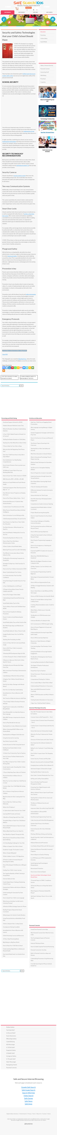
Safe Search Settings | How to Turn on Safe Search (41, 897)
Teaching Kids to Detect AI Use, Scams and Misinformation (41, 798)
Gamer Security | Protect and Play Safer (41, 758)
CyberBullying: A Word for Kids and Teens (13, 675)
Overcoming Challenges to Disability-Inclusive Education (40, 522)
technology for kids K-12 (22, 165)
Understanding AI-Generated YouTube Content (13, 893)
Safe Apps (28, 1104)
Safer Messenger (11, 1062)
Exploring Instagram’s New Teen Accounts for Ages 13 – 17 (14, 488)
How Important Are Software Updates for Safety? (41, 743)
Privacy (29, 1113)
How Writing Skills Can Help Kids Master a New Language (14, 713)
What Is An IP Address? (9, 807)
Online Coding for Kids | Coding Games (13, 923)
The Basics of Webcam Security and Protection (40, 804)
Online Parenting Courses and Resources (13, 935)
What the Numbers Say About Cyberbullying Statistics (14, 429)
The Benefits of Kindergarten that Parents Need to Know (41, 657)
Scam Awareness (11, 1036)
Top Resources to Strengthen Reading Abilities (40, 468)
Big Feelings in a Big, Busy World (11, 942)
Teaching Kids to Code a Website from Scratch (14, 726)
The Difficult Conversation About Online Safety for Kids (13, 554)
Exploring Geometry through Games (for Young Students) (41, 477)
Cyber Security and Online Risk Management (42, 820)
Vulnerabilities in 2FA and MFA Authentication (39, 812)
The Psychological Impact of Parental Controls (40, 939)
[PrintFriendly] (27, 367)
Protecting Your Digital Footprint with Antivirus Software (40, 788)
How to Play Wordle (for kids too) (11, 722)
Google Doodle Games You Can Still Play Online (13, 635)
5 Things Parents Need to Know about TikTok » (28, 377)
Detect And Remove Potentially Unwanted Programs (41, 850)
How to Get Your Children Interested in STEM (14, 569)
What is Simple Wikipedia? (9, 853)
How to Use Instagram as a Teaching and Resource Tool (41, 546)
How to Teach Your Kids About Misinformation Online (11, 542)
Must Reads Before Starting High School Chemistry (41, 482)
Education (43, 31)
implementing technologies (9, 141)
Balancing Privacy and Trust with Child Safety (14, 549)
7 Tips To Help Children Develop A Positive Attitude (14, 702)
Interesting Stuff (44, 72)
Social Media (43, 41)
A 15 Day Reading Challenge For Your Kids (13, 843)
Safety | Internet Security (46, 65)
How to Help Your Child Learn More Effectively (12, 803)
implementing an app (29, 131)
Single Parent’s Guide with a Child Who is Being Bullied (13, 707)
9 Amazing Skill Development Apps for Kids (14, 653)
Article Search (22, 1113)
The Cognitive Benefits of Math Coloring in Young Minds (14, 874)
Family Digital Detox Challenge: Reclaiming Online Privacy (14, 883)
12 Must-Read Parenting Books (11, 939)
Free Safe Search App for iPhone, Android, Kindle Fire (41, 964)
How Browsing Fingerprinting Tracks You (41, 817)
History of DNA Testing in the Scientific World (42, 596)
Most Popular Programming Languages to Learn (41, 541)
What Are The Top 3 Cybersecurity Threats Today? (41, 735)
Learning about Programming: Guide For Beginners (41, 572)
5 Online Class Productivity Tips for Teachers (14, 753)
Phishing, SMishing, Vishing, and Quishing (41, 834)
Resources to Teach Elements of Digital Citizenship (40, 642)
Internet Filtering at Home (37, 943)
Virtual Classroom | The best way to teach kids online (41, 675)
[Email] (32, 367)
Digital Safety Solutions (12, 1113)
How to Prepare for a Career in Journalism (41, 473)
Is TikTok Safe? (10, 1047)
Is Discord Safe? (10, 1033)
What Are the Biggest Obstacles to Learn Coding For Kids (41, 562)
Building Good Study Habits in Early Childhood (12, 748)
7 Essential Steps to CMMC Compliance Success (41, 881)
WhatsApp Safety (11, 1039)
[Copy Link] (29, 367)
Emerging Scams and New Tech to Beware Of (42, 765)
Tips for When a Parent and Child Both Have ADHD (14, 607)
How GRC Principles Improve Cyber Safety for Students (41, 712)
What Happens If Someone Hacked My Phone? (40, 891)
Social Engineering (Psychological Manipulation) (39, 864)
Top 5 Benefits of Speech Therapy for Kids (13, 834)
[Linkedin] (9, 367)
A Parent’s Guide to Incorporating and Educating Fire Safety (12, 860)
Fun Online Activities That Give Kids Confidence (12, 576)
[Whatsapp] (15, 367)
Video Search (28, 1096)
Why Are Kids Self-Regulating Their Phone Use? (13, 450)
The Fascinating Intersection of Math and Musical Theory (41, 527)
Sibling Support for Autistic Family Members (14, 915)
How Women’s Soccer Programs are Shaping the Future (14, 493)
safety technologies (31, 294)
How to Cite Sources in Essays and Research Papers (42, 439)
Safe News (28, 1101)
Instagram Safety (11, 1056)
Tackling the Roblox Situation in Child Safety (14, 439)
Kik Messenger (10, 1044)
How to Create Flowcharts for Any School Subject (41, 516)
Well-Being (43, 75)
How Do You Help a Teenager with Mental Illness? (13, 685)
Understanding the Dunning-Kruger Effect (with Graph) (41, 633)
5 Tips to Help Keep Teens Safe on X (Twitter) (14, 772)
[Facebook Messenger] (24, 367)
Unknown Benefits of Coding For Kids (40, 620)
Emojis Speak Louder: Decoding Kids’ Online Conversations (14, 768)
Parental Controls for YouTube (38, 950)
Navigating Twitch (11, 1065)
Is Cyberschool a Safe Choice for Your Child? (14, 810)
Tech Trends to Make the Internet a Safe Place (14, 698)
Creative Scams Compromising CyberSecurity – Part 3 (42, 726)
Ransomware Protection (37, 868)
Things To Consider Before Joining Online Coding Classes (41, 600)
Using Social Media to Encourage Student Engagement (41, 652)
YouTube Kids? (10, 1030)
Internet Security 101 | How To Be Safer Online (41, 829)
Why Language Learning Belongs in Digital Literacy (41, 428)
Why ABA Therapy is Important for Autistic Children (14, 718)
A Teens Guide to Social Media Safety (12, 546)
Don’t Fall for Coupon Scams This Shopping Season (42, 754)
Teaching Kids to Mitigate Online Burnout (13, 734)
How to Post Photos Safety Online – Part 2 (14, 498)
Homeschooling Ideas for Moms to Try (12, 537)
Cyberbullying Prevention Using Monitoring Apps (42, 959)
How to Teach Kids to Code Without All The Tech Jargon (42, 592)
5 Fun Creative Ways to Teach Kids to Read (41, 682)
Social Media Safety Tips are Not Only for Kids (14, 622)
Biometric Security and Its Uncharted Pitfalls (42, 762)
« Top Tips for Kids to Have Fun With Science (9, 377)
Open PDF (5, 354)
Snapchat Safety (11, 1050)
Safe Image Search (28, 1090)
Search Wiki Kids (28, 1093)
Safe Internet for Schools (47, 150)
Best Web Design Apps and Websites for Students (13, 626)
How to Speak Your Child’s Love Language (13, 898)
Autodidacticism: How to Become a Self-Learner (13, 694)
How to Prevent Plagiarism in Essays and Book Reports (41, 628)
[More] (3, 370)
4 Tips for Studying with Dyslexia (39, 486)
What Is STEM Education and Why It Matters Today (42, 695)
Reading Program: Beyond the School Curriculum (12, 910)
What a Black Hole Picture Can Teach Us (13, 831)
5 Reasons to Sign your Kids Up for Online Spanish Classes (13, 661)
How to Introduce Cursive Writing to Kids (13, 515)
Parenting (42, 35)
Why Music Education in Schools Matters (41, 453)
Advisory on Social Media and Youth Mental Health (14, 483)
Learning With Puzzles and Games (11, 814)
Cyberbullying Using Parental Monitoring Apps (13, 599)
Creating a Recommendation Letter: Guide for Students (42, 605)
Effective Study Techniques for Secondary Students (41, 463)
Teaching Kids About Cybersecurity (40, 772)
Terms (33, 1113)
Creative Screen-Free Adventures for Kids (13, 506)
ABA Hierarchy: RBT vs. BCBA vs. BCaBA (13, 479)
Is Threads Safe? (11, 1059)
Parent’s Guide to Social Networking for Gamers (13, 618)
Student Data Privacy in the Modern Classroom (40, 824)
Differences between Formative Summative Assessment (42, 491)
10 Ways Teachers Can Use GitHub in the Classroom (41, 567)
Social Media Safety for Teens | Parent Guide (14, 631)
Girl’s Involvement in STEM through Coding (42, 624)
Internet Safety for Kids (9, 878)
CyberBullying (10, 1041)
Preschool (43, 78)
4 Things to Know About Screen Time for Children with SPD (13, 590)
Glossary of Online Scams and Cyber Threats (42, 739)
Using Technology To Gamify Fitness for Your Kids (14, 581)
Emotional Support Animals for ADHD (12, 422)
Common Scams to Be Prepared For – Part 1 (42, 717)
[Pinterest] (12, 367)
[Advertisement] (19, 113)
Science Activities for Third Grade (39, 495)
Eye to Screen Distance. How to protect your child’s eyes (14, 466)
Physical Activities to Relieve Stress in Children (12, 776)
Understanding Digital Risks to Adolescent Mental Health (14, 949)
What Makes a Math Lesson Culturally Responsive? (40, 611)
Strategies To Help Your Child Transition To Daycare (14, 564)
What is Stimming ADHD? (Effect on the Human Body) (13, 730)
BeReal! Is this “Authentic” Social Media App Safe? (42, 749)
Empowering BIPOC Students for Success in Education (42, 551)
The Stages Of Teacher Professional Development (40, 666)
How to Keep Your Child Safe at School (13, 945)
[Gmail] (21, 367)
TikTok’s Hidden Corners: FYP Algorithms (13, 856)
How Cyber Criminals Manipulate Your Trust (42, 775)
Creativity (43, 82)
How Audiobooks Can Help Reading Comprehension (12, 461)
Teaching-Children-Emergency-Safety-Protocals (14, 350)
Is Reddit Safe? (10, 1053)
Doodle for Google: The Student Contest (13, 849)
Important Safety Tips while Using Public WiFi (42, 808)
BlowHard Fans (22, 359)
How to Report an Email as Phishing (40, 854)
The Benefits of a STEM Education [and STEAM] (40, 616)
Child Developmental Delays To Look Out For (14, 518)
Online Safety (43, 38)
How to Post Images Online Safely (11, 594)
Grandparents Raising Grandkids (11, 927)
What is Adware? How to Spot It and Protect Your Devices (42, 793)
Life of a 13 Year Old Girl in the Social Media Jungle (14, 643)
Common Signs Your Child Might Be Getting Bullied (14, 787)
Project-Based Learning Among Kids (40, 512)
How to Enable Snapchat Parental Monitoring (42, 946)
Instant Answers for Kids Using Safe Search (14, 744)
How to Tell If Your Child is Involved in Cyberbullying (12, 649)
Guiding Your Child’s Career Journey (12, 870)
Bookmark (28, 7)
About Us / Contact (41, 1113)
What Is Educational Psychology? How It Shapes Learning (41, 458)
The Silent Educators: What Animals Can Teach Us (13, 528)
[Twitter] (6, 367)
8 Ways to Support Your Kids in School (12, 846)
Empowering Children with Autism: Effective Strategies (14, 888)
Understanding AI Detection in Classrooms (42, 686)
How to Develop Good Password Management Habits (39, 783)
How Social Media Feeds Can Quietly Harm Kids (14, 955)
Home (49, 1113)
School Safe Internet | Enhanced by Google (41, 731)
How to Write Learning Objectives (39, 531)
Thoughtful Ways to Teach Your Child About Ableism (14, 821)
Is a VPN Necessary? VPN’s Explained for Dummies (41, 859)
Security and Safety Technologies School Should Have (41, 876)
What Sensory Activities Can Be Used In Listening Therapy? (13, 902)
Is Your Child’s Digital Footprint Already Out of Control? (14, 435)
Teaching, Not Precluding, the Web (11, 639)
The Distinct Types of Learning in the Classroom (40, 444)
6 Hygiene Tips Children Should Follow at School (13, 680)
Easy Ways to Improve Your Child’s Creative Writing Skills (14, 762)
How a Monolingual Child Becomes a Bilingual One (14, 865)
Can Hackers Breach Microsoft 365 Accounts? (42, 846)
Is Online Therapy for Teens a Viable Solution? (14, 656)
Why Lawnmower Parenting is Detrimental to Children (14, 671)
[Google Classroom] (18, 367)
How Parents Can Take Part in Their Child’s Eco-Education (14, 523)
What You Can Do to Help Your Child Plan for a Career (14, 781)
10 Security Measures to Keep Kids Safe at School (41, 886)
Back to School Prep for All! (47, 100)
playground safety (12, 256)
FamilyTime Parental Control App (39, 929)
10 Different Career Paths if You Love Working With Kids (12, 471)
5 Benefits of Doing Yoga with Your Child (13, 817)
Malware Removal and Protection (39, 842)
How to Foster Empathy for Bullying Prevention (12, 612)
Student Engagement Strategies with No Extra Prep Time (42, 433)
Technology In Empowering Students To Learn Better (42, 578)
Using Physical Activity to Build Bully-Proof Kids (14, 919)
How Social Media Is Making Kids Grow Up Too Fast (14, 533)
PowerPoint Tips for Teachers (38, 670)
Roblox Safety (10, 1027)
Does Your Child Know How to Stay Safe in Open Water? (14, 455)
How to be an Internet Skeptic (38, 871)
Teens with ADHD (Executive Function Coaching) (40, 690)
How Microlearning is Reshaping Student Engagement (41, 499)
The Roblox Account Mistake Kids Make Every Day (13, 666)
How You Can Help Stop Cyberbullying (13, 689)
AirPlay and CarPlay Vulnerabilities (40, 778)
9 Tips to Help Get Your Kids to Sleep (12, 446)
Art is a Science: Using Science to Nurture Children (13, 792)
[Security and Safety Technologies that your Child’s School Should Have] (7, 44)
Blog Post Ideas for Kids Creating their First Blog (14, 797)
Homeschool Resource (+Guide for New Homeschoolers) (13, 502)
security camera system (20, 175)
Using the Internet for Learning (11, 738)
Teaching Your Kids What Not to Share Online (14, 442)
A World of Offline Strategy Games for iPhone (14, 906)
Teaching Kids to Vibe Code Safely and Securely (40, 449)
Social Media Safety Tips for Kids (11, 603)
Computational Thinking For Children (40, 679)
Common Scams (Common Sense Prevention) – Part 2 (42, 721)
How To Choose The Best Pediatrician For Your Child (13, 757)
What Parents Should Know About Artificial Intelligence (14, 511)
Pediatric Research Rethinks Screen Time (13, 425)
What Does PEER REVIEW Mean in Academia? (40, 557)
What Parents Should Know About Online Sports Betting (13, 838)
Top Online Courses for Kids (10, 741)
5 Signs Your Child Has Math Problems (40, 703)
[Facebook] (3, 367)
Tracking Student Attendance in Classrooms (42, 699)
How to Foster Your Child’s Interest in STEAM (14, 475)
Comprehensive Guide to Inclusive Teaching (42, 504)
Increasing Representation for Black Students (42, 662)
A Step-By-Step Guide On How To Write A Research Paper (41, 536)
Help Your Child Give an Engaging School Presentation (41, 423)
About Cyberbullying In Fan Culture (12, 572)
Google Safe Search (28, 1087)
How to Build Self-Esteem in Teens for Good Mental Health (14, 826)
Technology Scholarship (47, 119)
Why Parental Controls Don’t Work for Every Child (42, 933)
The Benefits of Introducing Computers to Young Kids (13, 559)
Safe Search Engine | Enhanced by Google (41, 768)
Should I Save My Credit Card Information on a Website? (42, 838)
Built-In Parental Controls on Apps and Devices (41, 954)
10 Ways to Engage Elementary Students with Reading (42, 586)
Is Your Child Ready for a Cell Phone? (12, 586)
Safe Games (28, 1098)
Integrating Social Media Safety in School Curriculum (41, 508)
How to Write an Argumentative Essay (40, 582)
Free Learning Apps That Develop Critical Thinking (41, 647)
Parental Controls (45, 68)
